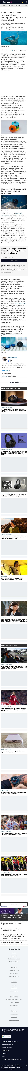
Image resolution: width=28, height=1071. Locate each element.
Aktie (5, 50)
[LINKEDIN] (9, 361)
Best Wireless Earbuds (14, 1002)
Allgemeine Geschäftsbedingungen (10, 1041)
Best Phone (14, 982)
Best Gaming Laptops (14, 970)
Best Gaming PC (14, 973)
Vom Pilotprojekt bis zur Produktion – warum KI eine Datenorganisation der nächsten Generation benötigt (14, 936)
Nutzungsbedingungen (6, 265)
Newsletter (24, 50)
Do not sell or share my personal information (12, 1059)
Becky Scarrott (21, 23)
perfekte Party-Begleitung (8, 335)
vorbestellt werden (20, 303)
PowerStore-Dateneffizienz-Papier (12, 942)
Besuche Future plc (6, 1032)
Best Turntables (14, 996)
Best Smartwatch (14, 991)
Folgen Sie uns (15, 50)
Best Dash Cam (14, 1014)
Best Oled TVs (14, 988)
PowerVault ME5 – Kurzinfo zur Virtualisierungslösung (12, 929)
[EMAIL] (11, 361)
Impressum (4, 1053)
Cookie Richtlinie (5, 1050)
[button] (2, 2)
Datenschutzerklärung (5, 266)
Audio (2, 9)
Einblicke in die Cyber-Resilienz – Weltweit (12, 924)
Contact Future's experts (7, 1044)
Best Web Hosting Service (14, 958)
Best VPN (14, 953)
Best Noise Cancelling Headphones (14, 999)
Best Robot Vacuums (14, 1020)
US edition (11, 1067)
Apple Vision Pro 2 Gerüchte (14, 5)
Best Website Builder (14, 961)
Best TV (14, 985)
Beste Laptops (14, 967)
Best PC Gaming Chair (14, 976)
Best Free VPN (14, 955)
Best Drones (14, 1017)
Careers (3, 1056)
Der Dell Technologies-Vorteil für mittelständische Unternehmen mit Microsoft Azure (13, 917)
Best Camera (14, 1011)
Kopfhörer (8, 9)
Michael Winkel (6, 23)
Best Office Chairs (14, 1005)
